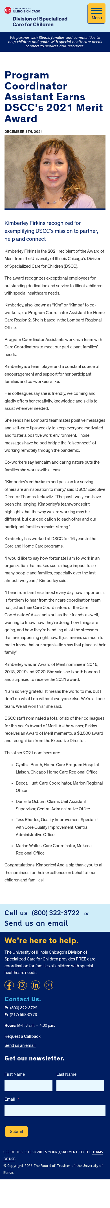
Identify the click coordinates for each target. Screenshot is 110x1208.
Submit (16, 1131)
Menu (97, 18)
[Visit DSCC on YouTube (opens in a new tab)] (48, 985)
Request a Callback (23, 1036)
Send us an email (37, 923)
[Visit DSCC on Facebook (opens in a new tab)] (9, 985)
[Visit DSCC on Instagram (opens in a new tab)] (22, 985)
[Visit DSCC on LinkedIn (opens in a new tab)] (35, 985)
